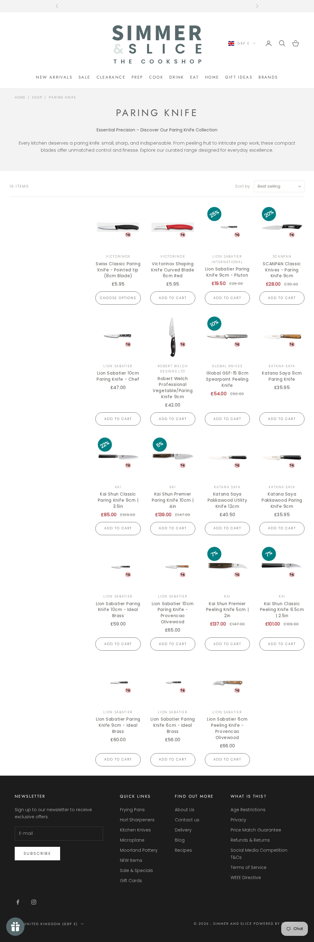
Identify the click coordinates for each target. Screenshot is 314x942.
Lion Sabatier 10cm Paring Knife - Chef (118, 376)
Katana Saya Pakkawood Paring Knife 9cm (282, 500)
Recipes (183, 850)
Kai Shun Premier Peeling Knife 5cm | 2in (227, 610)
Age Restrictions (248, 810)
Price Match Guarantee (256, 830)
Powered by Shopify (276, 923)
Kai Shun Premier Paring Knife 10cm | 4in (173, 500)
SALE (84, 77)
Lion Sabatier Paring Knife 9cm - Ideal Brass (118, 725)
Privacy (238, 820)
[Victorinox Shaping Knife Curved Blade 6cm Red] (172, 227)
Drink (176, 77)
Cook (156, 77)
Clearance (111, 77)
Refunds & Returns (250, 840)
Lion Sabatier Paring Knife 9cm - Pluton (227, 272)
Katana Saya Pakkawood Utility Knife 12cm (227, 500)
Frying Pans (132, 810)
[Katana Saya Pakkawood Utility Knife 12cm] (227, 457)
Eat (194, 77)
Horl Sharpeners (137, 820)
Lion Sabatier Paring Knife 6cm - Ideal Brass (173, 725)
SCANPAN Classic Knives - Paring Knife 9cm (282, 270)
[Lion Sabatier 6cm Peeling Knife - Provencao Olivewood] (227, 682)
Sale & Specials (136, 870)
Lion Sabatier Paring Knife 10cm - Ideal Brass (118, 610)
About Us (184, 810)
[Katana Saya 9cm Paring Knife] (281, 336)
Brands (268, 77)
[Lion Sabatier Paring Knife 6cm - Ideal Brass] (172, 682)
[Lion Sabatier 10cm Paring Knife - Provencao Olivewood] (172, 567)
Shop (37, 97)
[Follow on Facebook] (18, 902)
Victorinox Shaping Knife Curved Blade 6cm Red (172, 270)
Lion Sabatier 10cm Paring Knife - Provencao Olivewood (173, 613)
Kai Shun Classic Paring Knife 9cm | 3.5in (118, 500)
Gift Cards (131, 881)
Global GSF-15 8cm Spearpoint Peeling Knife (227, 379)
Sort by (242, 186)
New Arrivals (54, 77)
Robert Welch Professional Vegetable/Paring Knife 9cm (173, 388)
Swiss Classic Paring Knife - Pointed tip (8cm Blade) (118, 270)
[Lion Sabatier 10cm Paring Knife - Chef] (117, 336)
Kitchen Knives (135, 830)
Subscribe (37, 853)
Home (212, 77)
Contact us (187, 820)
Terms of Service (248, 867)
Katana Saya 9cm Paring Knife (282, 376)
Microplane (132, 840)
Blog (180, 840)
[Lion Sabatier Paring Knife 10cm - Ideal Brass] (117, 567)
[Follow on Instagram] (34, 902)
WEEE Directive (246, 877)
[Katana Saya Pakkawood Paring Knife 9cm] (281, 457)
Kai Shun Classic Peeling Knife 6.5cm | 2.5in (282, 610)
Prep (137, 77)
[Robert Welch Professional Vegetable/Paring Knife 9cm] (172, 336)
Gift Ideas (238, 77)
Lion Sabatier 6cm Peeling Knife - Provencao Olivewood (227, 728)
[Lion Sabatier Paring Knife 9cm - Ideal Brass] (117, 682)
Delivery (183, 830)
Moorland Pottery (139, 850)
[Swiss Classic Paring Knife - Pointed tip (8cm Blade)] (117, 227)
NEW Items (131, 860)
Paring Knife (62, 97)
